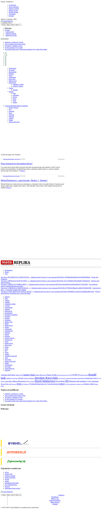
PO (87, 381)
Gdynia (7, 306)
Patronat (11, 116)
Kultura (11, 91)
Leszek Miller (8, 381)
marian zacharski (10, 477)
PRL (89, 381)
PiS (67, 381)
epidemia (8, 378)
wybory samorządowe (70, 384)
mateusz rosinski (10, 476)
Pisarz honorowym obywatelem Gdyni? (16, 163)
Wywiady (12, 70)
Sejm (19, 384)
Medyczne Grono (11, 35)
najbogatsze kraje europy (12, 488)
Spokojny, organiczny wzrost (14, 42)
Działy (7, 272)
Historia (15, 90)
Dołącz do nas (13, 10)
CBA (69, 375)
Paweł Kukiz (60, 381)
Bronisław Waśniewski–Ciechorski (11, 159)
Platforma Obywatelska (77, 381)
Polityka (11, 74)
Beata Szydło (52, 375)
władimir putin (79, 384)
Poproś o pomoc (14, 8)
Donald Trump (84, 375)
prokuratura (95, 381)
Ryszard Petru (5, 384)
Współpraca (55, 497)
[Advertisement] (51, 138)
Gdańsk (7, 302)
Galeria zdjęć (10, 32)
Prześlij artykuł (13, 12)
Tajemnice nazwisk (11, 356)
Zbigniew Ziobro (88, 384)
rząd (10, 384)
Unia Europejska (52, 384)
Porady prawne (13, 107)
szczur (7, 472)
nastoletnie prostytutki (12, 483)
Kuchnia (11, 111)
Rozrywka (12, 79)
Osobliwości (9, 331)
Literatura (16, 95)
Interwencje (12, 83)
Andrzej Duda (29, 375)
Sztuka (15, 102)
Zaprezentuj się (9, 368)
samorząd (14, 384)
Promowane (8, 340)
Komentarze (12, 72)
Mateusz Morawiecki (19, 381)
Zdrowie (11, 115)
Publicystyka (9, 343)
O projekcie (12, 5)
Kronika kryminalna (21, 106)
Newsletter (12, 14)
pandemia (32, 381)
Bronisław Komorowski (62, 375)
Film (14, 93)
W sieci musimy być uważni (14, 47)
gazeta (7, 481)
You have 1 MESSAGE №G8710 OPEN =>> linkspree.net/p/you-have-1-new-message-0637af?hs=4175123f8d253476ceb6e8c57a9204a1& (45, 281)
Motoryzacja (13, 81)
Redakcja (61, 495)
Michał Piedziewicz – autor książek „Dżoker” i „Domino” (24, 180)
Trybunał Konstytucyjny (38, 384)
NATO (27, 381)
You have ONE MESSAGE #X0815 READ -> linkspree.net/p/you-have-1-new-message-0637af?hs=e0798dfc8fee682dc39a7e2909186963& (45, 277)
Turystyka (8, 359)
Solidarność (26, 384)
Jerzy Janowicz (61, 378)
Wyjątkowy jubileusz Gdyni (13, 46)
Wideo (11, 120)
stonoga (7, 486)
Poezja (15, 97)
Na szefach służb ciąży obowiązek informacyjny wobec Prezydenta (26, 49)
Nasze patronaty (14, 7)
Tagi (6, 274)
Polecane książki (11, 33)
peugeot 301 (9, 474)
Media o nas (8, 322)
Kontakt (11, 16)
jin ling (7, 479)
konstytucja (81, 378)
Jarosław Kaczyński (46, 377)
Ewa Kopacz (15, 378)
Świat (10, 75)
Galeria (11, 118)
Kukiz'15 (95, 378)
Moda (6, 324)
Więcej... (23, 171)
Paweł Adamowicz (45, 380)
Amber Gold (19, 375)
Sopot (6, 347)
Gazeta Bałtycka (10, 106)
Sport (10, 113)
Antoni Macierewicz (41, 375)
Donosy (7, 297)
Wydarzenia (12, 68)
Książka (7, 30)
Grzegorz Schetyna (29, 378)
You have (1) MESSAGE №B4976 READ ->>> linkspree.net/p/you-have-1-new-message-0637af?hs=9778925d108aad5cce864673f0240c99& (46, 288)
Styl (10, 109)
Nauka (11, 88)
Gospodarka (8, 307)
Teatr (14, 100)
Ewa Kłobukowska (11, 485)
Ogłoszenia (12, 77)
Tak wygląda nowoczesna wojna (15, 44)
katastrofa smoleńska (71, 378)
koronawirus (89, 378)
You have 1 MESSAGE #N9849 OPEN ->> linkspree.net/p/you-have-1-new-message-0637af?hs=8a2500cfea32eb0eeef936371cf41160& (44, 284)
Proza (14, 99)
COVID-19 (75, 375)
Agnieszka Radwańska (8, 375)
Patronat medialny (55, 500)
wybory (61, 384)
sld (22, 384)
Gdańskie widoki (18, 84)
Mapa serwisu (55, 502)
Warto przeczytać (14, 122)
